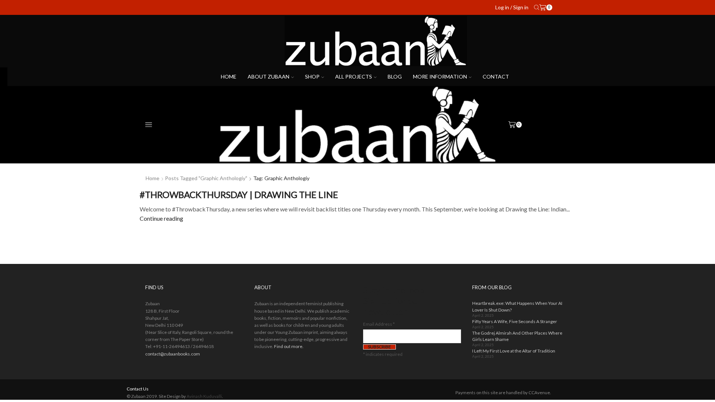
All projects (353, 76)
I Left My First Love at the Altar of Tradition (513, 351)
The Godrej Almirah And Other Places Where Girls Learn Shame (517, 336)
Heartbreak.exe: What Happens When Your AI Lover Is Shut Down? (517, 306)
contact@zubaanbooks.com (172, 354)
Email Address (379, 324)
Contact (496, 76)
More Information (440, 76)
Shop (312, 76)
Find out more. (289, 346)
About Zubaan (268, 76)
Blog (395, 76)
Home (228, 76)
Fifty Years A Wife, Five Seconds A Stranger (514, 321)
